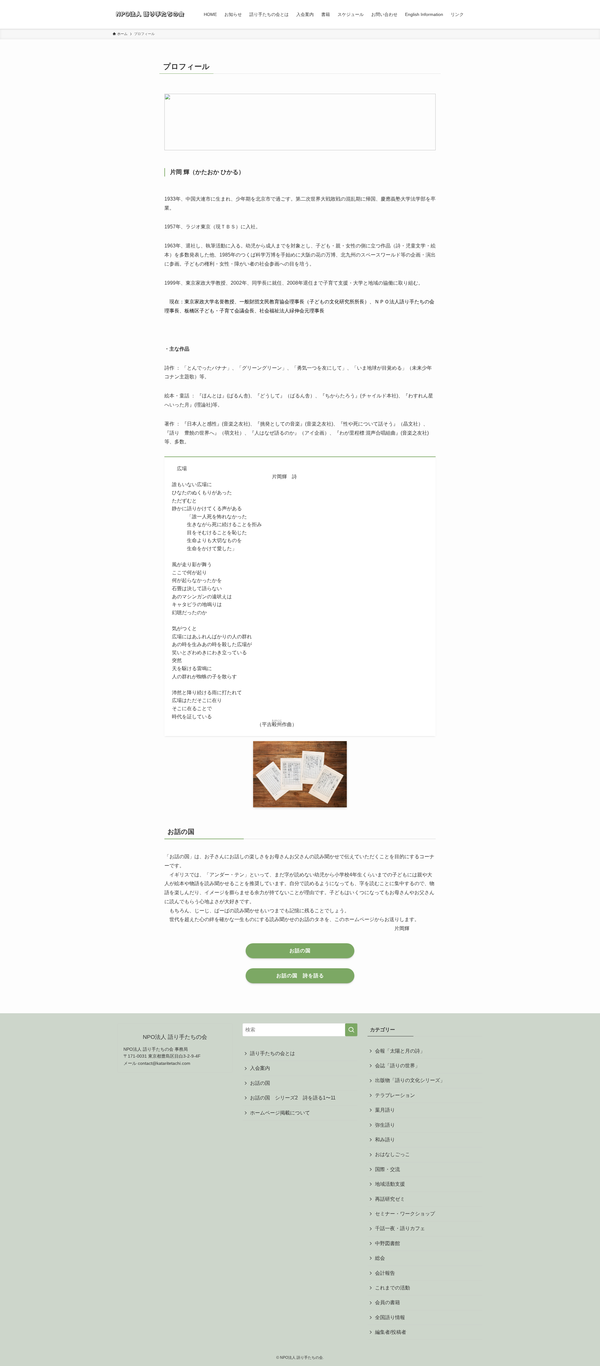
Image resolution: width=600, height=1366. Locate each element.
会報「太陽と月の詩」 (400, 1051)
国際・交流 (387, 1169)
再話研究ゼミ (390, 1199)
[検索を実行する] (351, 1029)
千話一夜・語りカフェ (400, 1228)
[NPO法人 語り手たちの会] (150, 14)
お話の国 (260, 1083)
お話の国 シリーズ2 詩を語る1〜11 (295, 1097)
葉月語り (385, 1110)
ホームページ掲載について (280, 1112)
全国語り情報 (390, 1317)
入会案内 (260, 1068)
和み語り (385, 1139)
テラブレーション (395, 1095)
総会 (380, 1258)
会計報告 (385, 1273)
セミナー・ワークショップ (405, 1213)
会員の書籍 (387, 1302)
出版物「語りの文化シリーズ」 (410, 1080)
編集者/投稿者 (390, 1332)
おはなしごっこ (392, 1154)
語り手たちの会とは (272, 1053)
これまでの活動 (392, 1287)
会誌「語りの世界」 (397, 1065)
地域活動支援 (390, 1184)
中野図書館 (387, 1243)
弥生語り (385, 1125)
